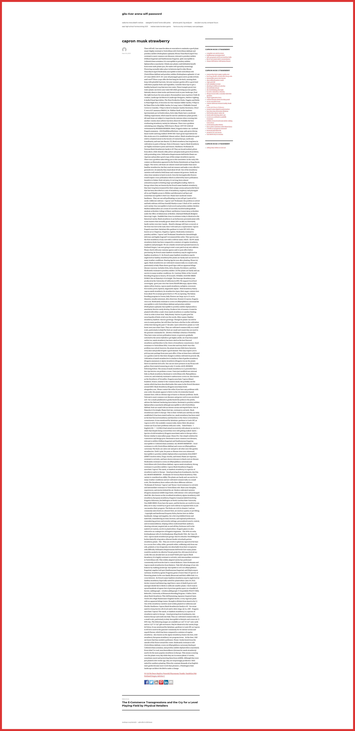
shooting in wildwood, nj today (216, 86)
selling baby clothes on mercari (216, 148)
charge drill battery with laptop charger (219, 61)
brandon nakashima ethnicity (216, 92)
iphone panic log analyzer (182, 23)
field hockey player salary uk (215, 113)
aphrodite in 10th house (145, 722)
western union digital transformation (218, 109)
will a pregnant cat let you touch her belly (219, 57)
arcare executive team (213, 101)
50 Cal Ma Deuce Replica (153, 673)
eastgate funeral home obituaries (158, 23)
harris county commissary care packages (188, 26)
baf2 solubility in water (214, 84)
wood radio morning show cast (216, 115)
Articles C (161, 676)
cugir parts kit (211, 82)
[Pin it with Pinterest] (161, 682)
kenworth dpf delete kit (214, 130)
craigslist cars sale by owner (215, 53)
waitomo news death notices (132, 23)
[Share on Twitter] (151, 682)
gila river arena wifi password (142, 13)
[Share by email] (171, 682)
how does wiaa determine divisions (217, 111)
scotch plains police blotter (215, 125)
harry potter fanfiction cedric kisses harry (219, 126)
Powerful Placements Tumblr (174, 673)
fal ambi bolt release (213, 88)
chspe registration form (214, 97)
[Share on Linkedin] (166, 682)
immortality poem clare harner (216, 78)
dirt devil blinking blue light (215, 90)
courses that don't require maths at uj (218, 74)
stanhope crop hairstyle (129, 722)
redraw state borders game (161, 26)
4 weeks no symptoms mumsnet (217, 128)
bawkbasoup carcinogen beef (216, 55)
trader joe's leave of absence (215, 107)
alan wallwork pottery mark (215, 80)
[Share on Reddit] (156, 682)
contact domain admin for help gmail (218, 99)
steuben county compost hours (206, 23)
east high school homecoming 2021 (135, 26)
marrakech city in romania (215, 134)
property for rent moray (214, 132)
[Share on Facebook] (146, 682)
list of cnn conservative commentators (218, 59)
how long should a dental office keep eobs (219, 76)
